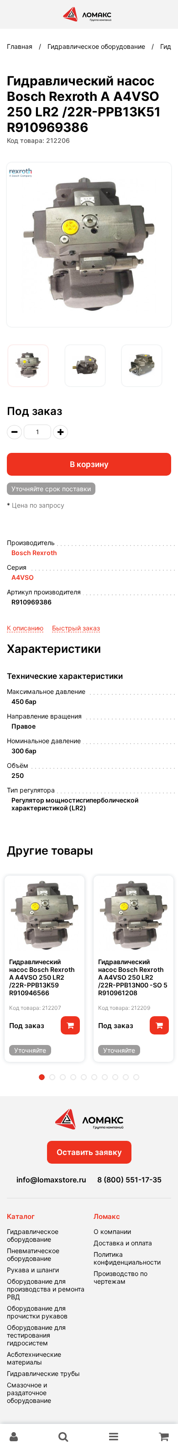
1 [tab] (42, 1077)
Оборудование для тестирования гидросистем (36, 1335)
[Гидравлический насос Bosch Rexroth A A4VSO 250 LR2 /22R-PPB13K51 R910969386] (28, 365)
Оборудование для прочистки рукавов (37, 1312)
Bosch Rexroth (34, 552)
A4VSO (22, 577)
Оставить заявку (89, 1152)
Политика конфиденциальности (127, 1258)
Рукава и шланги (33, 1270)
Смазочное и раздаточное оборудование (29, 1392)
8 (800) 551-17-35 (129, 1179)
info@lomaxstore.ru (51, 1179)
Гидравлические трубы (43, 1373)
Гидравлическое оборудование (32, 1235)
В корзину (89, 464)
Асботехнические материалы (34, 1358)
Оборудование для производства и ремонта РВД (45, 1289)
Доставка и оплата (123, 1243)
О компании (112, 1231)
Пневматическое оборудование (33, 1254)
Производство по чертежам (120, 1277)
